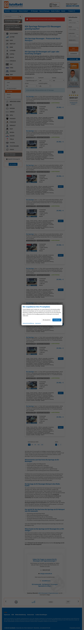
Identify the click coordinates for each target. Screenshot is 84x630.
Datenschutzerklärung (28, 323)
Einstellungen (56, 320)
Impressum (38, 323)
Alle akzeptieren (47, 320)
